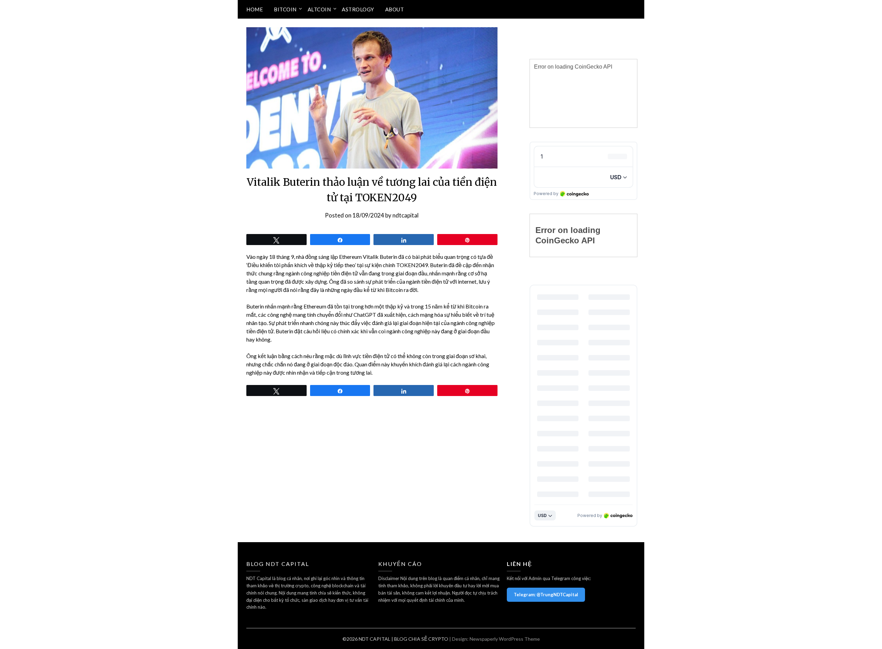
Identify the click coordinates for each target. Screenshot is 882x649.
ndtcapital (405, 215)
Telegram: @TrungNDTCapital (546, 594)
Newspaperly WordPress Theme (505, 639)
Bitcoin (285, 9)
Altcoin (319, 9)
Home (254, 9)
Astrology (358, 9)
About (394, 9)
